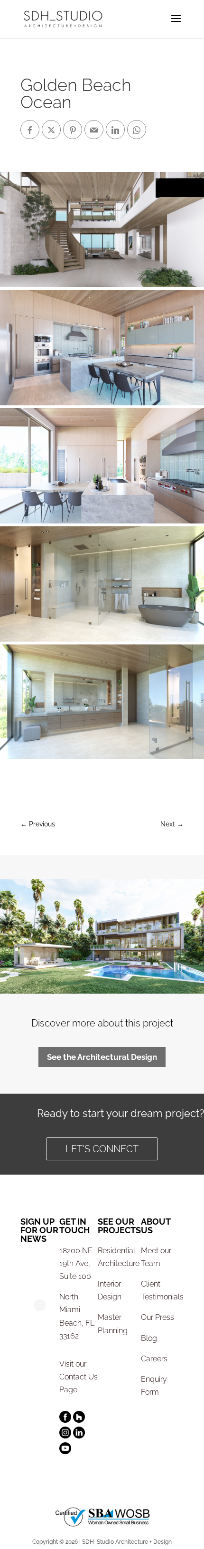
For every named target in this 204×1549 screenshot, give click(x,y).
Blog (149, 1338)
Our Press (157, 1317)
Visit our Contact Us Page (78, 1376)
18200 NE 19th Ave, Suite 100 (76, 1263)
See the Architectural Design (102, 1057)
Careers (154, 1358)
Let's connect (102, 1149)
